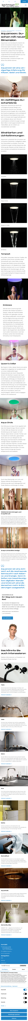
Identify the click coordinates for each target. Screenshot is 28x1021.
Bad (2, 957)
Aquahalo (4, 890)
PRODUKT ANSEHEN (6, 694)
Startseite (3, 30)
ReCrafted (5, 856)
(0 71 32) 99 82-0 (9, 1)
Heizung (3, 960)
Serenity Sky (6, 925)
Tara (2, 685)
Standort (3, 1)
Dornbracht (18, 30)
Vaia (2, 719)
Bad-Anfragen (7, 618)
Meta (3, 823)
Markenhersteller (11, 30)
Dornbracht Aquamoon (6, 31)
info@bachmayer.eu (15, 1)
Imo (2, 788)
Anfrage (24, 1)
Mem (3, 754)
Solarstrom (3, 963)
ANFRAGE (26, 35)
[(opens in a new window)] (26, 25)
